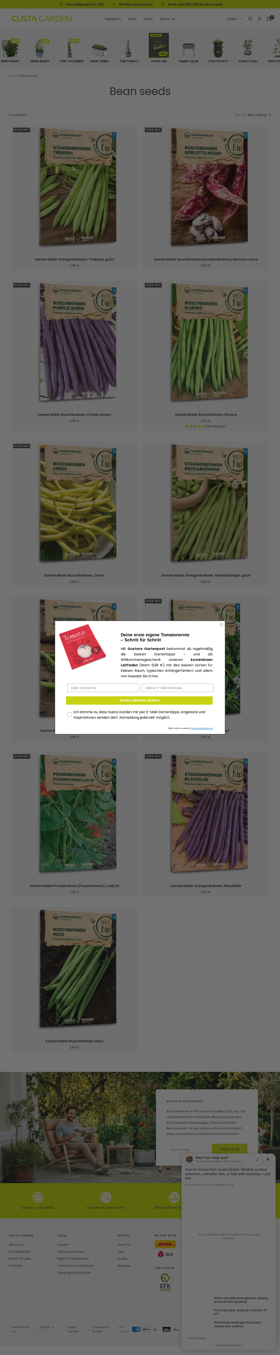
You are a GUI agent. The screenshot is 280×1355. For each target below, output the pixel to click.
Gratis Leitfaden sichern (139, 700)
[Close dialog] (221, 624)
